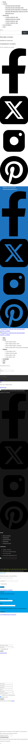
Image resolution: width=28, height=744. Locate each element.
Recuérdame (4, 584)
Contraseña (2, 581)
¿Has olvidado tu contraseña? (6, 590)
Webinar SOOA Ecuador (12, 19)
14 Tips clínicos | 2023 (11, 21)
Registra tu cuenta (4, 595)
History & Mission (7, 535)
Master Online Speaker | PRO (14, 7)
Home (4, 2)
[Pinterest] (14, 184)
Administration (6, 537)
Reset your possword (11, 614)
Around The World (7, 543)
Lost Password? (3, 652)
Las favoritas (7, 25)
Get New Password (4, 737)
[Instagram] (14, 154)
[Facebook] (14, 93)
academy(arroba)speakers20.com (10, 189)
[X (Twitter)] (14, 125)
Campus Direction (7, 539)
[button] (4, 362)
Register (5, 614)
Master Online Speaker (12, 5)
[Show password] (13, 647)
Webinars (6, 15)
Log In (1, 614)
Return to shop (3, 387)
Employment (5, 541)
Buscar (1, 29)
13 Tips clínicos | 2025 (11, 17)
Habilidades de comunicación (6, 40)
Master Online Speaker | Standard (16, 9)
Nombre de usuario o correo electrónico (8, 576)
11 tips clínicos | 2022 (11, 23)
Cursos (5, 4)
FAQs (4, 26)
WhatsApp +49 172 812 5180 (9, 187)
